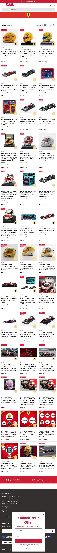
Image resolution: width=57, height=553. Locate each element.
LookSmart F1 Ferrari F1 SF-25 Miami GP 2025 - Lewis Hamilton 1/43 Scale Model (28, 121)
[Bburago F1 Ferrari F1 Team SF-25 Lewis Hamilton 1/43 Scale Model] (47, 216)
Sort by (4, 25)
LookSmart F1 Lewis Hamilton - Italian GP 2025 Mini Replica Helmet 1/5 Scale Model (27, 267)
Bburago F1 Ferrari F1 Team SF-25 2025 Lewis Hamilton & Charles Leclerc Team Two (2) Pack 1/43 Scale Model (28, 367)
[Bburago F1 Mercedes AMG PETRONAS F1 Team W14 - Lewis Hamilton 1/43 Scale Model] (28, 73)
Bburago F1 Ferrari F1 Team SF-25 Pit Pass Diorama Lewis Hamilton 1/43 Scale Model (9, 122)
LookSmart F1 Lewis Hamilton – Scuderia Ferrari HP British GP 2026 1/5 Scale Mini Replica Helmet (28, 466)
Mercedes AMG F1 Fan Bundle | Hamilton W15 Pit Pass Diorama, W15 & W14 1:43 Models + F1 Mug (9, 466)
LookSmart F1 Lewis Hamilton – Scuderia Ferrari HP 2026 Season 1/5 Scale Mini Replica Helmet (8, 52)
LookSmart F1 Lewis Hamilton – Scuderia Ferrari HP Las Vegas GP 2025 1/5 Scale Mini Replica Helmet (46, 156)
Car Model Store (9, 546)
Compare (38, 25)
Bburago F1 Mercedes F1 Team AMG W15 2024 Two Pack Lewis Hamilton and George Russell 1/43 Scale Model (27, 300)
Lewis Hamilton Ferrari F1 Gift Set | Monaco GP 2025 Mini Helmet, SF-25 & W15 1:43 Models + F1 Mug (8, 433)
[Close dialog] (43, 514)
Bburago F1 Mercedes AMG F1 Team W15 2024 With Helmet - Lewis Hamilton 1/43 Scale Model (47, 193)
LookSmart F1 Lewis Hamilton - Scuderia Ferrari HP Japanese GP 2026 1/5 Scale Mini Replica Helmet (46, 299)
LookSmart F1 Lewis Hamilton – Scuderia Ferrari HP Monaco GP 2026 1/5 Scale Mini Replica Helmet (8, 399)
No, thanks (28, 548)
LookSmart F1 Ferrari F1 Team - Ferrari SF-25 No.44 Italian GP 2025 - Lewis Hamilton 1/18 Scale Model (46, 335)
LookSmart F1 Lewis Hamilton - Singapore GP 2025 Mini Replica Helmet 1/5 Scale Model (9, 267)
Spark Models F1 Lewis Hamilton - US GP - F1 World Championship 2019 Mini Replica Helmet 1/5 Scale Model (28, 157)
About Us (4, 549)
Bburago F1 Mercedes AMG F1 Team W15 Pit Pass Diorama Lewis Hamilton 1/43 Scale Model (28, 193)
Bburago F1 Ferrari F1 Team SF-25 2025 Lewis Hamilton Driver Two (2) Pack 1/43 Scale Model (47, 88)
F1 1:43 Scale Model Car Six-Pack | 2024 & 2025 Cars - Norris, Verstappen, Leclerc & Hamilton (47, 433)
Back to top (28, 486)
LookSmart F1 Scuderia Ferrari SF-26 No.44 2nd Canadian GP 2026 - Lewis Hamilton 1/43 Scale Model (46, 367)
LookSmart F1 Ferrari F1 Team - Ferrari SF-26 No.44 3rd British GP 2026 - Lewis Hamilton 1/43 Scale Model (47, 466)
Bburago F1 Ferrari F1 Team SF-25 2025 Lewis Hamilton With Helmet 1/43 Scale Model (9, 299)
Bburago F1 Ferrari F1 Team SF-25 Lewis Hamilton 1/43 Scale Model (47, 230)
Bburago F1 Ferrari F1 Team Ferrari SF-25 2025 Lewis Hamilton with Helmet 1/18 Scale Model (9, 88)
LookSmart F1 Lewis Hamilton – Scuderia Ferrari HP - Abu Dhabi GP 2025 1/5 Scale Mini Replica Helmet (47, 267)
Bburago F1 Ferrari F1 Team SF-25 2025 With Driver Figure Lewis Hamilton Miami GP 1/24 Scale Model (9, 335)
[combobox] (28, 9)
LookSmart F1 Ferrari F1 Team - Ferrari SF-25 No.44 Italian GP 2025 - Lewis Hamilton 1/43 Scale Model (27, 335)
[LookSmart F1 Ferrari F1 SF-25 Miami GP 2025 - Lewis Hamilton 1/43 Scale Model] (28, 107)
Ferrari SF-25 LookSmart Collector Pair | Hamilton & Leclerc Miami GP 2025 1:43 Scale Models (28, 433)
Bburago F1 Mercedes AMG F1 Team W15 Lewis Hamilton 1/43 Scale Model (47, 121)
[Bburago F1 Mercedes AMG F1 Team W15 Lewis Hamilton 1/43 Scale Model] (47, 107)
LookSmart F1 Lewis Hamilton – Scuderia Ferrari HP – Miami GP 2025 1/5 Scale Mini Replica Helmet (46, 52)
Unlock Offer (28, 541)
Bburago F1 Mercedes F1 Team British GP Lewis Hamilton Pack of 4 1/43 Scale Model (27, 231)
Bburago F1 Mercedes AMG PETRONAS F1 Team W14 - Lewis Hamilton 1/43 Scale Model (28, 88)
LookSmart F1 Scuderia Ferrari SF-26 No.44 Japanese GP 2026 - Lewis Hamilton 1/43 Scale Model (8, 367)
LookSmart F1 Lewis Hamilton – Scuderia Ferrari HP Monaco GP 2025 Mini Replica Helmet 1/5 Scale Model (27, 53)
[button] (53, 5)
